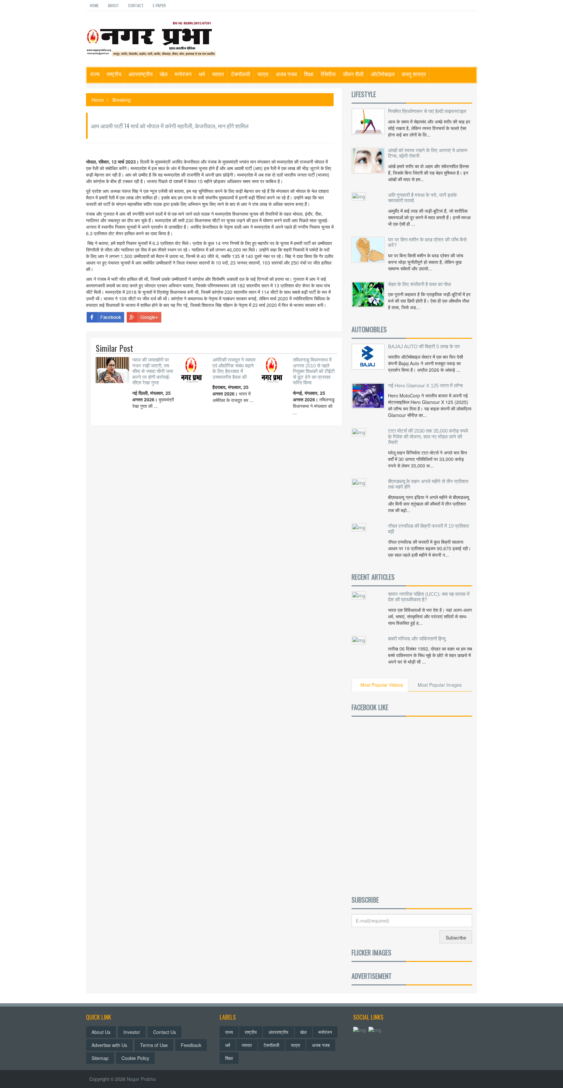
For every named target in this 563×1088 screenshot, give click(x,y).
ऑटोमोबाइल (383, 74)
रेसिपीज (328, 74)
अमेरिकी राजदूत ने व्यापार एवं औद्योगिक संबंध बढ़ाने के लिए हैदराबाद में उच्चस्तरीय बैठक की (234, 368)
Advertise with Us (109, 1045)
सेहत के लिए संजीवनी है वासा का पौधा (419, 284)
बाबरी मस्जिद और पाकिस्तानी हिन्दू (417, 638)
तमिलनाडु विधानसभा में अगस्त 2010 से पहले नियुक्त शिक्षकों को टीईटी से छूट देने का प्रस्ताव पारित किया (314, 371)
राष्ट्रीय (114, 74)
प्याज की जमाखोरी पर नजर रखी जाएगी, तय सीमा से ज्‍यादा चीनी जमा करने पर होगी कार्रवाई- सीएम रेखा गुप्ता (152, 371)
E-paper (159, 5)
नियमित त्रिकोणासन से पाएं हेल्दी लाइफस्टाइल (427, 111)
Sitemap (100, 1058)
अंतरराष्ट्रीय (140, 74)
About (113, 5)
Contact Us (164, 1032)
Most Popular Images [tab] (440, 684)
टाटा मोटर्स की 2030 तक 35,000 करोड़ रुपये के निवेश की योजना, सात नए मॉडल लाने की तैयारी (428, 436)
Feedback (191, 1045)
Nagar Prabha (141, 1079)
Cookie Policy (135, 1058)
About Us (101, 1032)
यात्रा (262, 74)
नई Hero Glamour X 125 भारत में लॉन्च (425, 385)
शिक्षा (308, 74)
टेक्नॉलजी (240, 74)
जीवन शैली (353, 74)
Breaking (121, 99)
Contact (136, 5)
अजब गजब (286, 74)
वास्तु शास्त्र (414, 74)
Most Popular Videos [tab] (381, 684)
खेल (163, 74)
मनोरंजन (183, 74)
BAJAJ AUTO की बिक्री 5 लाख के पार (424, 346)
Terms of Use (154, 1045)
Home (94, 5)
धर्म (202, 74)
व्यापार (218, 74)
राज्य (94, 74)
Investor (131, 1032)
